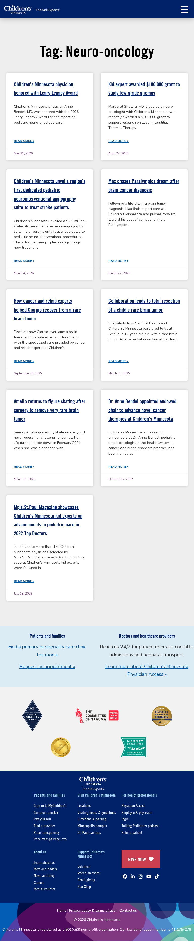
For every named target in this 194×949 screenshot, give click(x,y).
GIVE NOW (137, 859)
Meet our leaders (45, 868)
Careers (39, 882)
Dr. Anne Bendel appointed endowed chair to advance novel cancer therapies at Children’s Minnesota (142, 410)
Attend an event (88, 872)
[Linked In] (132, 876)
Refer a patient (132, 832)
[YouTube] (149, 876)
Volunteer (84, 866)
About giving (86, 879)
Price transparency (46, 832)
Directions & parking (92, 818)
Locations (84, 805)
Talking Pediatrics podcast (140, 825)
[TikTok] (157, 876)
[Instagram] (140, 876)
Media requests (44, 888)
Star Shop (84, 886)
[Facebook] (125, 876)
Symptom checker (46, 812)
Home (61, 910)
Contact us (128, 910)
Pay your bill (42, 818)
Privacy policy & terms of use (92, 910)
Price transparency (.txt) (50, 838)
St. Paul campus (89, 832)
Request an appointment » (47, 666)
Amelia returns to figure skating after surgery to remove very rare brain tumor (49, 410)
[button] (184, 9)
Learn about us (44, 862)
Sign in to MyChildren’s (50, 805)
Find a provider (44, 825)
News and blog (44, 875)
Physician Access (133, 805)
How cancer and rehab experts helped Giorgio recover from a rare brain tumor (47, 309)
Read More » (24, 141)
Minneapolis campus (92, 825)
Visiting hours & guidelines (97, 812)
